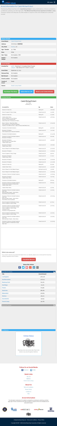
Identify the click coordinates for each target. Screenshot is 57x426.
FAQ (29, 393)
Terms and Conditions (32, 419)
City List (28, 376)
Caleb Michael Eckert (16, 41)
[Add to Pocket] (27, 267)
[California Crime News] (38, 409)
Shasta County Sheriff (16, 85)
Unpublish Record (29, 259)
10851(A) (13, 67)
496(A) (12, 66)
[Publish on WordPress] (34, 267)
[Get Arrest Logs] (25, 409)
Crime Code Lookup (28, 380)
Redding (13, 46)
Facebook (26, 370)
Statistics (28, 378)
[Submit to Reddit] (30, 267)
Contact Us (28, 391)
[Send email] (37, 267)
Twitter (34, 370)
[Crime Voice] (28, 413)
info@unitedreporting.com (20, 419)
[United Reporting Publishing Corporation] (5, 409)
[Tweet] (23, 267)
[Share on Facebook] (19, 267)
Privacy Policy (28, 389)
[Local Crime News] (14, 409)
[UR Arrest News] (50, 409)
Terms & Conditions (28, 387)
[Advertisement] (28, 26)
